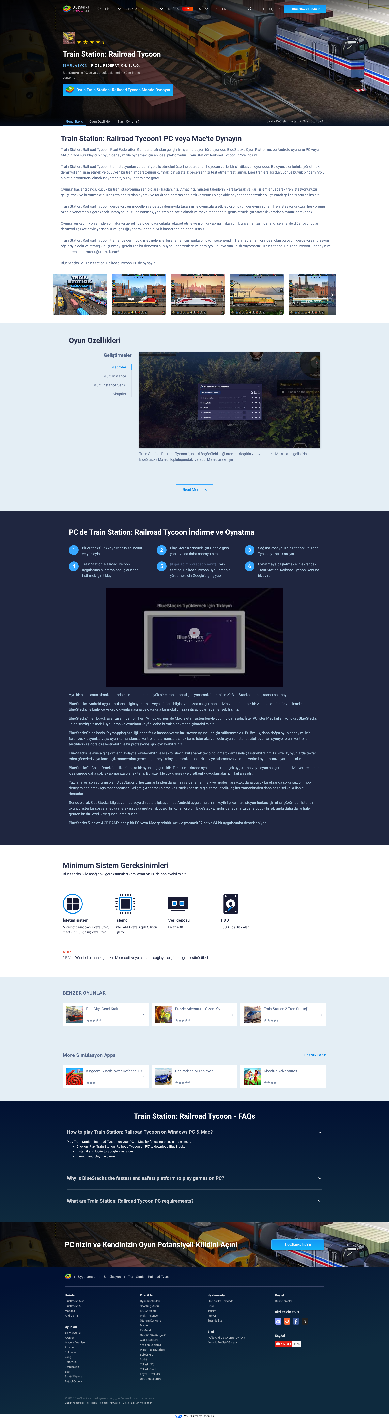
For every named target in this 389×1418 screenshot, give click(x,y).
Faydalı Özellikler (150, 1374)
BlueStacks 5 (73, 1306)
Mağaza (180, 8)
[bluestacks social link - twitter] (305, 1321)
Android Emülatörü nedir (222, 1342)
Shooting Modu (149, 1306)
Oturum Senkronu (151, 1320)
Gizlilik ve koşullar (74, 1402)
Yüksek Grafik (148, 1369)
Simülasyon (75, 65)
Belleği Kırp (146, 1354)
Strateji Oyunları (74, 1376)
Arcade (69, 1347)
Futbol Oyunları (74, 1381)
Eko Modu (146, 1330)
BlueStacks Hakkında (220, 1301)
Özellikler (106, 8)
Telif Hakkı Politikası (97, 1402)
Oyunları (71, 1327)
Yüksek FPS (147, 1364)
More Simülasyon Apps (89, 1055)
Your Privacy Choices (199, 1416)
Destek (220, 8)
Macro (144, 1325)
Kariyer (211, 1315)
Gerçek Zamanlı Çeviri (153, 1335)
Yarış (68, 1357)
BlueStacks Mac (74, 1301)
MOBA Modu (148, 1310)
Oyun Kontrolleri (150, 1301)
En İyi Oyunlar (73, 1332)
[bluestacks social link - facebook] (296, 1321)
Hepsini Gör (315, 1055)
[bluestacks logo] (76, 9)
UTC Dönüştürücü (151, 1379)
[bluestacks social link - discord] (278, 1321)
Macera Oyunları (75, 1342)
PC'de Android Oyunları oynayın (226, 1337)
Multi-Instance (148, 1315)
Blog (154, 8)
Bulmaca (70, 1352)
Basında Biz (214, 1320)
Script (143, 1359)
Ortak (204, 8)
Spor (68, 1371)
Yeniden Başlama (150, 1344)
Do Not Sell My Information (137, 1402)
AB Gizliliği (115, 1402)
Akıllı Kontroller (149, 1340)
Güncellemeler (283, 1301)
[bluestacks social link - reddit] (287, 1321)
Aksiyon (70, 1337)
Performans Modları (152, 1349)
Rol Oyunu (71, 1361)
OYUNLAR (132, 8)
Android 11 (71, 1315)
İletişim (211, 1310)
